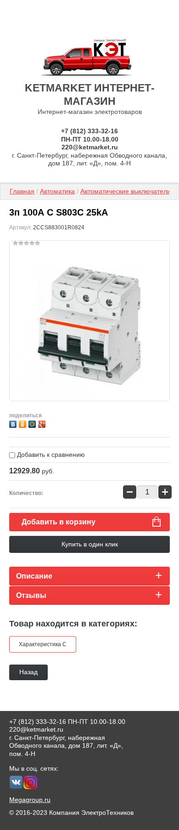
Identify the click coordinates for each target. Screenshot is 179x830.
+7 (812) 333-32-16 (89, 131)
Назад (28, 672)
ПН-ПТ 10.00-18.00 (89, 139)
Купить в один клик (90, 544)
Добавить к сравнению (50, 454)
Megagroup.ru (29, 799)
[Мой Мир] (33, 423)
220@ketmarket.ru (90, 147)
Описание (34, 576)
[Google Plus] (43, 423)
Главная (22, 191)
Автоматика (57, 191)
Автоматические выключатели (125, 191)
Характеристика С (43, 644)
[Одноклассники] (23, 423)
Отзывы (31, 595)
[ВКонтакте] (14, 423)
